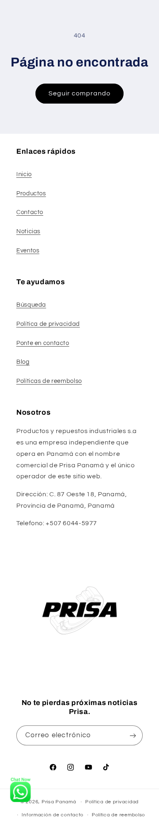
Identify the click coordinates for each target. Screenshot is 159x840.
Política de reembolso (118, 815)
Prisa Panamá (59, 802)
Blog (23, 362)
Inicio (24, 174)
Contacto (29, 212)
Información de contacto (53, 815)
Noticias (28, 231)
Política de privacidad (48, 324)
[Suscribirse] (133, 735)
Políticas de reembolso (49, 381)
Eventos (27, 251)
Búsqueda (31, 305)
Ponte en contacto (42, 343)
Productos (31, 193)
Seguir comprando (80, 93)
